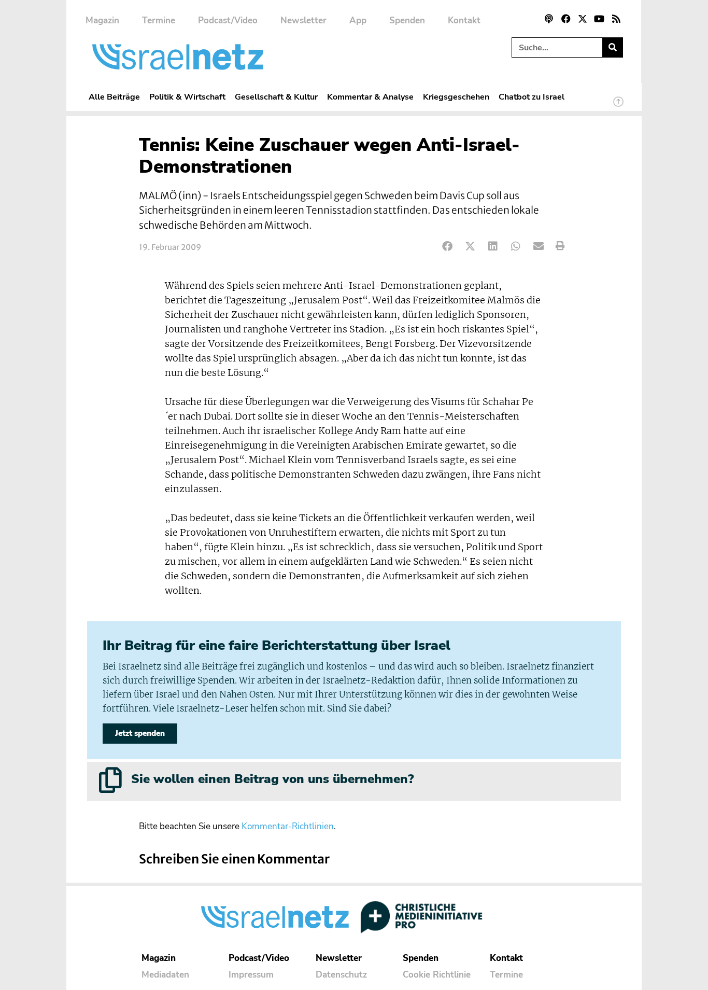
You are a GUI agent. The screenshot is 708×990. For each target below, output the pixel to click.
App (357, 20)
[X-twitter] (582, 18)
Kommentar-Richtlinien (288, 826)
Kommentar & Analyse (370, 96)
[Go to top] (618, 106)
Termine (158, 20)
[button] (447, 246)
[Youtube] (599, 18)
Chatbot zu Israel (531, 96)
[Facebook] (565, 18)
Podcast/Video (228, 20)
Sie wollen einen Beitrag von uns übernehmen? (272, 779)
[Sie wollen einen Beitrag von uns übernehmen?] (110, 780)
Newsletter (303, 20)
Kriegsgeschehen (456, 96)
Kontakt (464, 20)
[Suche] (612, 47)
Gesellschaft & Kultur (276, 96)
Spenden (407, 20)
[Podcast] (549, 18)
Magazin (102, 20)
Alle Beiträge (114, 96)
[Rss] (616, 18)
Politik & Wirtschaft (187, 96)
